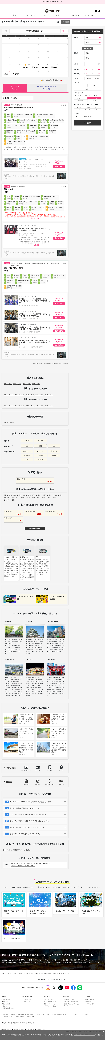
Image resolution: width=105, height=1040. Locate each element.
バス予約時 (88, 1002)
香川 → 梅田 (39, 395)
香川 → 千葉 (8, 384)
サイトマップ (75, 1014)
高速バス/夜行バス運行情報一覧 (52, 2)
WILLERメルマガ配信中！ (51, 1006)
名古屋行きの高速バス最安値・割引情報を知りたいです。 (30, 821)
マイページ (26, 1002)
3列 (40, 446)
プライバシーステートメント (43, 1014)
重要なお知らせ (7, 999)
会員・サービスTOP (49, 999)
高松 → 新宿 (30, 405)
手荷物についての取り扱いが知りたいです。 (25, 834)
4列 (54, 446)
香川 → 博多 (49, 395)
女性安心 (40, 455)
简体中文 (24, 1023)
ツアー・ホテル (30, 15)
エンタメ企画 (89, 15)
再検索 (89, 123)
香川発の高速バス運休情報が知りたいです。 (25, 808)
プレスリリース (7, 1002)
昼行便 (27, 440)
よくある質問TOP (89, 999)
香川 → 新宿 (30, 395)
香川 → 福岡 (36, 384)
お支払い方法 (11, 768)
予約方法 (9, 782)
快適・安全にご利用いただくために (72, 1004)
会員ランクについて (49, 1004)
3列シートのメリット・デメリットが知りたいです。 (28, 827)
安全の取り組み (7, 1004)
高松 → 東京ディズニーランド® (14, 405)
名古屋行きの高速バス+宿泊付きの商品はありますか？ (29, 814)
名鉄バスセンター (16, 863)
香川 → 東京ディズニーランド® (14, 395)
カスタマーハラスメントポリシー (24, 1016)
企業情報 (5, 1014)
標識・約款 (30, 1014)
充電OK (40, 459)
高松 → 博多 (49, 405)
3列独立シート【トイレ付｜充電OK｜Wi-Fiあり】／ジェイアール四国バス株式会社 (33, 301)
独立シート (27, 451)
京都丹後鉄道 (74, 15)
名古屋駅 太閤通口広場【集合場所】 (23, 866)
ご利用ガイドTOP (69, 999)
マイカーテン (26, 455)
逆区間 (67, 22)
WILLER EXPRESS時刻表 (71, 1002)
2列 (27, 446)
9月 (63, 31)
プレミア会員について (50, 1002)
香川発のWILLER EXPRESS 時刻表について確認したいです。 (31, 802)
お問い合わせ (85, 1014)
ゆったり (40, 451)
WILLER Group (7, 1029)
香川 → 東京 (17, 384)
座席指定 (54, 451)
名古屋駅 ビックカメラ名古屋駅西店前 (37, 863)
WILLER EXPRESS (19, 1029)
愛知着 (12, 422)
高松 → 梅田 (39, 405)
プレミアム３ (23, 162)
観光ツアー (59, 15)
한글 (10, 1023)
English (5, 1023)
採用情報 (13, 1014)
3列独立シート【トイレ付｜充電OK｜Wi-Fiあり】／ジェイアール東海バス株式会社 (33, 342)
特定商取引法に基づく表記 (61, 1014)
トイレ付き (54, 455)
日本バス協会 (7, 850)
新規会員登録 (27, 999)
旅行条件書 (21, 1014)
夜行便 (40, 440)
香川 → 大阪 (27, 384)
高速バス (16, 15)
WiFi (26, 459)
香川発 (6, 422)
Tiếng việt (31, 1023)
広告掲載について (8, 1016)
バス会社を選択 (87, 116)
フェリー (45, 15)
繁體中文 (16, 1023)
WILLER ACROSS (41, 1029)
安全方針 (5, 1006)
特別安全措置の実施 (8, 1008)
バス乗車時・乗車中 (90, 1004)
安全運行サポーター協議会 (22, 850)
